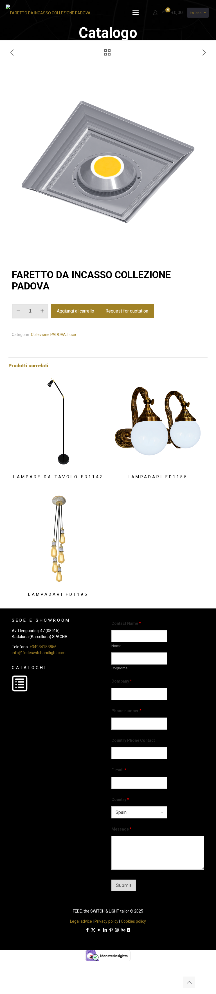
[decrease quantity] (18, 311)
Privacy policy (106, 921)
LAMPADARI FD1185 (158, 476)
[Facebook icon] (87, 930)
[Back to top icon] (189, 982)
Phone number (126, 711)
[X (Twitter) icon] (93, 930)
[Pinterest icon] (111, 930)
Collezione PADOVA (48, 334)
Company (121, 681)
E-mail (118, 770)
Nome (116, 646)
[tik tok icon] (129, 930)
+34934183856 (43, 647)
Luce (72, 334)
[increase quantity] (42, 311)
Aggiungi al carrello (75, 311)
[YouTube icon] (99, 930)
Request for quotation (126, 311)
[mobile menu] (135, 12)
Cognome (119, 668)
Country (120, 799)
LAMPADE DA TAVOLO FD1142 (58, 476)
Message (121, 829)
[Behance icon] (123, 930)
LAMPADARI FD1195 (58, 594)
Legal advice (81, 921)
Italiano (196, 13)
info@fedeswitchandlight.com (39, 652)
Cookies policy (133, 921)
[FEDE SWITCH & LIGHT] (48, 12)
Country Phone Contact (133, 740)
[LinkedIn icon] (105, 930)
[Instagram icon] (117, 930)
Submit (123, 885)
